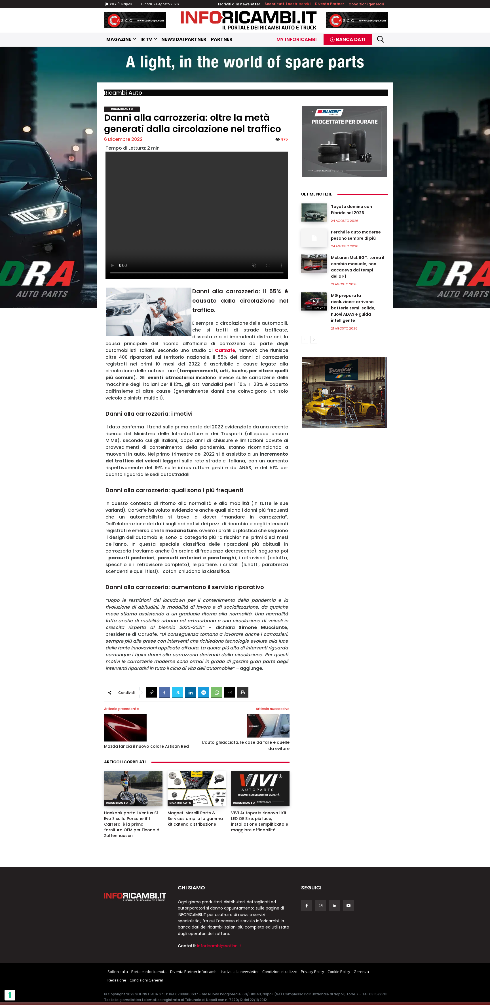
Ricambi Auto (123, 93)
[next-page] (313, 339)
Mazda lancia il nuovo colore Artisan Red (146, 746)
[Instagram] (320, 905)
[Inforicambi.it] (249, 20)
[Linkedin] (190, 692)
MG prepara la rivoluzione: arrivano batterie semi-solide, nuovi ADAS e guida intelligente (353, 308)
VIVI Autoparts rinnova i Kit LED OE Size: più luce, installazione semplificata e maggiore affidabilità (259, 821)
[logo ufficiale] (135, 897)
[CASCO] (135, 20)
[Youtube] (348, 905)
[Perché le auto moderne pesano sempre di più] (314, 238)
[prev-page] (304, 339)
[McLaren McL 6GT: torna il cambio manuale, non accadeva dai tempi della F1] (314, 263)
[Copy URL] (151, 692)
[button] (380, 39)
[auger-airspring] (344, 141)
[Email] (229, 692)
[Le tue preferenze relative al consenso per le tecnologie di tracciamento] (10, 995)
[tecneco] (344, 392)
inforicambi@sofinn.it (219, 946)
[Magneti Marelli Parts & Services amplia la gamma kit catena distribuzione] (197, 788)
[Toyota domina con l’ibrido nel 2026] (314, 212)
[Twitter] (177, 692)
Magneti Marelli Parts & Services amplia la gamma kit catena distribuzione (195, 818)
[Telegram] (203, 692)
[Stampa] (242, 692)
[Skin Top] (245, 65)
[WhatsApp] (216, 692)
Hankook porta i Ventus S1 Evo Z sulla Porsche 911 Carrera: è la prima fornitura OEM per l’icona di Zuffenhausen (132, 824)
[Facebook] (164, 692)
